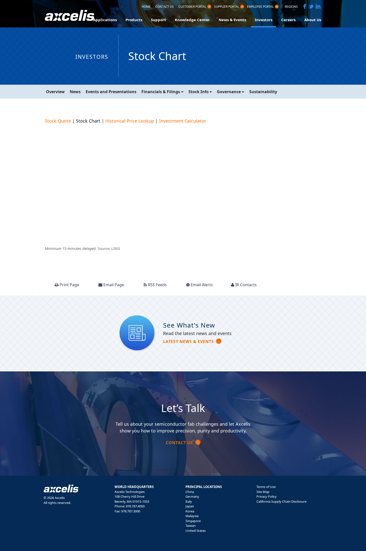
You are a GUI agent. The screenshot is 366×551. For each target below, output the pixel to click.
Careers (288, 19)
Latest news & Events (188, 341)
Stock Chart (88, 121)
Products (133, 19)
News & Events (232, 19)
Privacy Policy (266, 496)
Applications (105, 19)
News (75, 91)
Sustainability (263, 91)
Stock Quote (58, 121)
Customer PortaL (192, 7)
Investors (263, 19)
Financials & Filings (160, 91)
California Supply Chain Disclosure (281, 501)
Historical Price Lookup (129, 121)
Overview (55, 91)
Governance (229, 91)
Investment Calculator (182, 121)
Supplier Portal (226, 7)
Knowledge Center (192, 19)
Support (158, 19)
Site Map (262, 491)
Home (146, 7)
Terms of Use (266, 486)
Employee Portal (260, 7)
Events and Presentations (111, 91)
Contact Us (164, 7)
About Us (312, 19)
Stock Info (198, 91)
